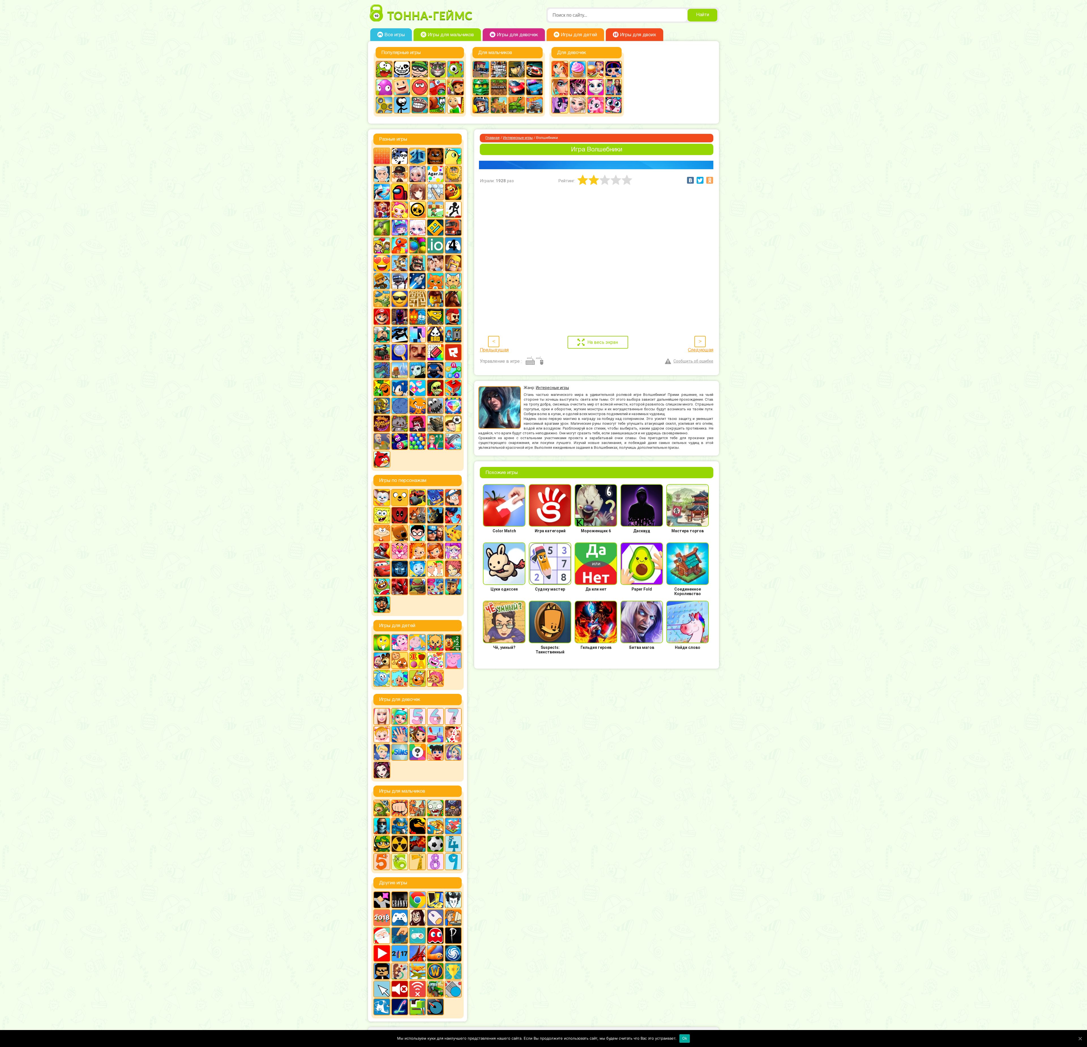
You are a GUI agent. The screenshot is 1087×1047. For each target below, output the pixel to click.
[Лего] (435, 298)
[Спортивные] (417, 387)
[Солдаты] (381, 843)
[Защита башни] (417, 808)
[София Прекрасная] (435, 550)
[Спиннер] (384, 104)
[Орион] (453, 316)
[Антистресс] (435, 191)
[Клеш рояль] (417, 263)
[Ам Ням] (384, 69)
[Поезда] (381, 352)
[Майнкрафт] (498, 87)
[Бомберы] (399, 209)
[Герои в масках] (435, 497)
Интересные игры (518, 138)
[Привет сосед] (417, 352)
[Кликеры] (384, 87)
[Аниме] (417, 191)
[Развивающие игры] (417, 660)
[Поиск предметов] (399, 352)
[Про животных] (399, 660)
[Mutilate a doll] (381, 899)
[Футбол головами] (453, 423)
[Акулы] (381, 191)
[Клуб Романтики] (435, 263)
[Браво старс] (417, 209)
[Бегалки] (453, 191)
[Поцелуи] (453, 734)
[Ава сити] (399, 174)
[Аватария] (417, 174)
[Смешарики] (381, 678)
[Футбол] (435, 843)
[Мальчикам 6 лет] (399, 861)
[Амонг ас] (399, 191)
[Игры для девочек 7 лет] (453, 716)
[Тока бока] (399, 678)
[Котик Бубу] (435, 281)
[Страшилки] (435, 387)
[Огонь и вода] (417, 316)
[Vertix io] (381, 971)
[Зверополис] (417, 515)
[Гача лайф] (417, 227)
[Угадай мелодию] (381, 423)
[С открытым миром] (399, 370)
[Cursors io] (381, 989)
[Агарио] (435, 174)
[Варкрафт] (435, 971)
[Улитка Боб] (437, 104)
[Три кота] (417, 678)
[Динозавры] (399, 245)
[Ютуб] (381, 953)
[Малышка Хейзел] (381, 734)
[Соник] (399, 387)
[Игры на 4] (453, 245)
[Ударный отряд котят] (399, 423)
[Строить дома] (453, 387)
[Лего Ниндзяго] (480, 87)
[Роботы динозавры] (381, 370)
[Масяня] (381, 533)
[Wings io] (417, 971)
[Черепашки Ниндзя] (417, 586)
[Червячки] (399, 441)
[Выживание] (381, 227)
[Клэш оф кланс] (453, 263)
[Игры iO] (435, 245)
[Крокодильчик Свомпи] (381, 298)
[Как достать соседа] (399, 263)
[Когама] (401, 87)
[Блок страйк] (480, 69)
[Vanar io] (435, 1006)
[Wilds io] (399, 971)
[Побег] (453, 334)
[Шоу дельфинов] (453, 441)
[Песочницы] (399, 935)
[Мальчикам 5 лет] (381, 861)
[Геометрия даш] (435, 227)
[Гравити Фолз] (453, 497)
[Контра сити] (381, 826)
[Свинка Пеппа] (453, 660)
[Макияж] (559, 87)
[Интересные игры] (381, 263)
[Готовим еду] (577, 69)
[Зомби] (435, 808)
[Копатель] (381, 281)
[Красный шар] (419, 87)
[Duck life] (453, 156)
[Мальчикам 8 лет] (435, 861)
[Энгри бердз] (381, 459)
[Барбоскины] (381, 497)
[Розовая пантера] (399, 550)
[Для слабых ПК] (435, 899)
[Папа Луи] (381, 334)
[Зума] (417, 245)
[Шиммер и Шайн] (435, 586)
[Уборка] (435, 752)
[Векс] (453, 209)
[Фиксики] (417, 568)
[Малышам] (435, 642)
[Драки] (399, 808)
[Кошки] (453, 281)
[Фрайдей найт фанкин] (417, 423)
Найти (702, 15)
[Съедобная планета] (435, 405)
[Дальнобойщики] (453, 227)
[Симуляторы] (435, 370)
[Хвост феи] (453, 568)
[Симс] (399, 752)
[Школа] (435, 441)
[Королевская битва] (399, 281)
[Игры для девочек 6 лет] (435, 716)
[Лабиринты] (417, 298)
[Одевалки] (613, 87)
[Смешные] (381, 387)
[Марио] (381, 316)
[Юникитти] (613, 104)
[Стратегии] (417, 843)
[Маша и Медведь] (381, 660)
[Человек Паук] (399, 586)
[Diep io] (453, 989)
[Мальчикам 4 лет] (453, 843)
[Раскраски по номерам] (435, 352)
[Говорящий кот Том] (437, 69)
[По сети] (417, 935)
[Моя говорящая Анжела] (595, 87)
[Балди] (455, 104)
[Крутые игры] (399, 298)
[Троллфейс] (419, 104)
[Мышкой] (435, 917)
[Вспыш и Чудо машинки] (417, 497)
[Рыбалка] (435, 826)
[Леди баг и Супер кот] (453, 515)
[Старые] (435, 935)
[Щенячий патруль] (453, 586)
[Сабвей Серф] (455, 87)
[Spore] (453, 953)
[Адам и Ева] (453, 174)
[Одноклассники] (709, 180)
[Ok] (1080, 1038)
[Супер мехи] (381, 405)
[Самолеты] (453, 826)
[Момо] (417, 917)
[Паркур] (399, 334)
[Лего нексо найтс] (399, 826)
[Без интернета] (417, 989)
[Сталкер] (399, 843)
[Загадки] (381, 642)
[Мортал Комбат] (417, 826)
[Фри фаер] (435, 423)
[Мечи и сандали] (399, 316)
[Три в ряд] (453, 405)
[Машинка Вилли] (437, 87)
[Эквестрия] (595, 104)
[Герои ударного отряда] (516, 69)
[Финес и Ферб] (435, 568)
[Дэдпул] (399, 515)
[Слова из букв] (453, 370)
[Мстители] (435, 533)
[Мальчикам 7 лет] (417, 861)
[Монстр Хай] (577, 87)
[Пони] (559, 104)
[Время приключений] (399, 497)
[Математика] (453, 642)
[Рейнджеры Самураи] (381, 550)
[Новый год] (381, 935)
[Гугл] (417, 899)
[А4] (381, 174)
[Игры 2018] (381, 917)
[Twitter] (700, 180)
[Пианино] (417, 334)
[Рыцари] (480, 104)
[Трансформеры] (399, 568)
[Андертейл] (401, 69)
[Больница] (399, 716)
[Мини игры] (399, 917)
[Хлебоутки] (381, 586)
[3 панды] (399, 156)
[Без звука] (399, 989)
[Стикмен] (401, 104)
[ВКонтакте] (690, 180)
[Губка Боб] (381, 515)
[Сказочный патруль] (417, 550)
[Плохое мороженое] (435, 334)
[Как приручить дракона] (435, 515)
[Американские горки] (417, 953)
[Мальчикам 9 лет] (453, 861)
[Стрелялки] (498, 104)
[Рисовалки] (435, 660)
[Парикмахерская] (417, 734)
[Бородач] (381, 604)
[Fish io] (381, 1006)
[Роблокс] (453, 352)
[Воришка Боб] (419, 69)
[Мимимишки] (399, 533)
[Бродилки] (435, 209)
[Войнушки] (381, 808)
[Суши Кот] (399, 405)
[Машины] (516, 87)
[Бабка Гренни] (399, 899)
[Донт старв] (453, 899)
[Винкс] (559, 69)
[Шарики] (417, 441)
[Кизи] (455, 69)
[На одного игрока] (453, 917)
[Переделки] (435, 734)
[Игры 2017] (399, 953)
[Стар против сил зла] (453, 550)
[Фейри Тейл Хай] (453, 752)
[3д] (417, 156)
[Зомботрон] (453, 808)
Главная (492, 138)
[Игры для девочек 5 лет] (417, 716)
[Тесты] (417, 752)
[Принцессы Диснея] (381, 752)
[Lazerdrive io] (399, 1006)
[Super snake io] (417, 1006)
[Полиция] (534, 87)
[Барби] (381, 716)
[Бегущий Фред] (381, 209)
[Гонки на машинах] (534, 69)
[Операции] (399, 734)
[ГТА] (498, 69)
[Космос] (417, 281)
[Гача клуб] (399, 227)
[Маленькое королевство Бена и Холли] (417, 642)
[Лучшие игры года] (453, 971)
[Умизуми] (435, 678)
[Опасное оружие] (435, 316)
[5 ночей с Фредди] (435, 156)
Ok (684, 1038)
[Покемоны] (453, 533)
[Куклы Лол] (613, 69)
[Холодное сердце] (577, 104)
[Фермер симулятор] (435, 989)
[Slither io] (435, 953)
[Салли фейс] (417, 370)
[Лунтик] (399, 642)
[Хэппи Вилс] (381, 441)
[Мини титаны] (417, 533)
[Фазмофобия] (453, 935)
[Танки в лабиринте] (516, 104)
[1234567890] (381, 156)
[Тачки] (381, 568)
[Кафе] (595, 69)
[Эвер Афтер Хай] (381, 769)
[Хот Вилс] (534, 104)
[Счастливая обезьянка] (417, 405)
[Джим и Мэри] (381, 245)
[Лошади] (453, 298)
